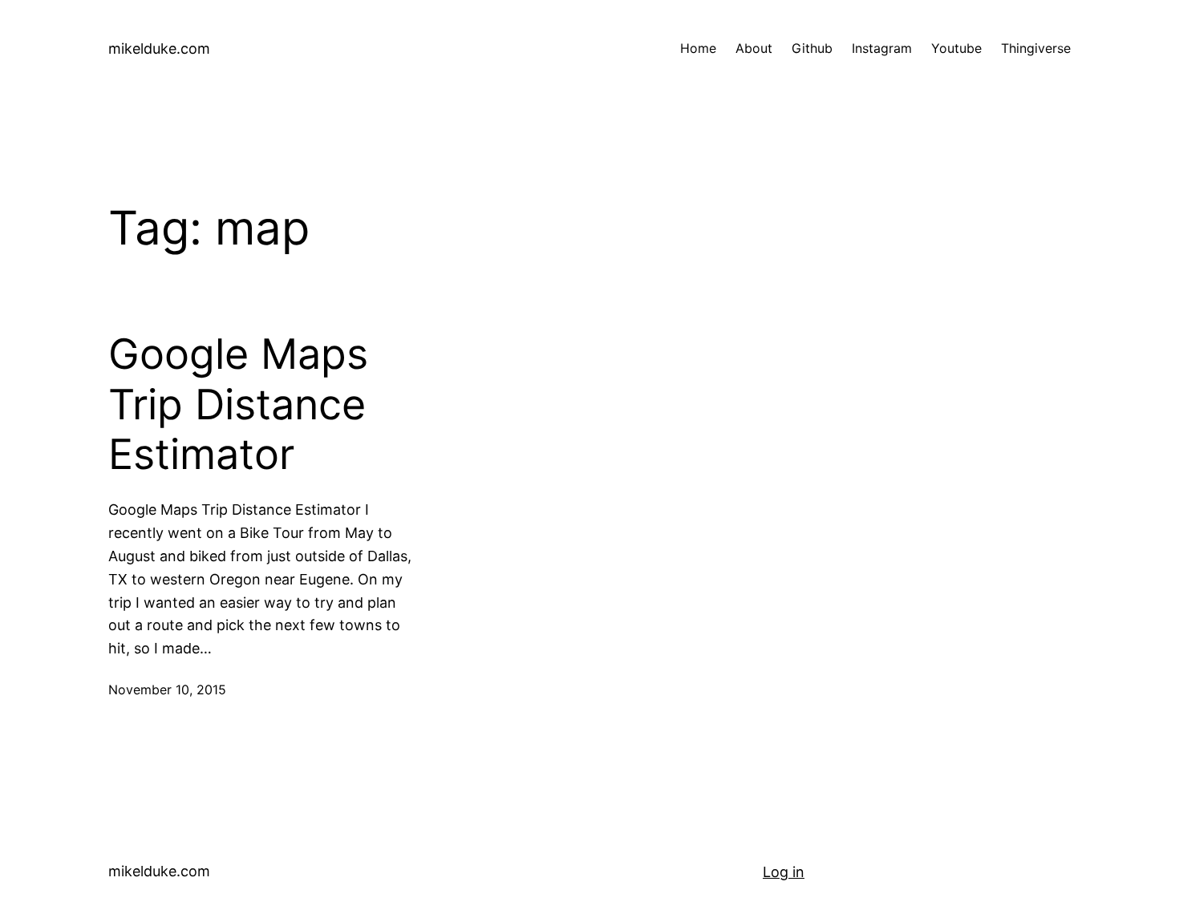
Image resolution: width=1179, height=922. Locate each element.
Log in (783, 871)
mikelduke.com (159, 48)
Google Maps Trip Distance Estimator (238, 404)
